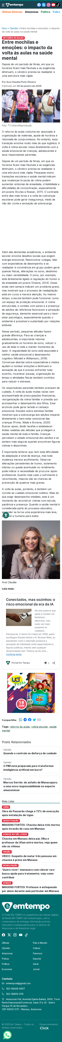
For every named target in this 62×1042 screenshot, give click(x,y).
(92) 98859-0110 (14, 994)
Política (45, 11)
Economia (7, 969)
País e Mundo (40, 942)
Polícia (57, 11)
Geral (35, 964)
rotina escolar (39, 726)
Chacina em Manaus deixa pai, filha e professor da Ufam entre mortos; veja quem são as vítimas (29, 842)
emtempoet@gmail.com (18, 983)
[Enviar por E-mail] (39, 720)
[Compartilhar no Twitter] (34, 720)
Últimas (5, 942)
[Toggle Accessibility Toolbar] (5, 515)
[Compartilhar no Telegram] (25, 720)
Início (4, 28)
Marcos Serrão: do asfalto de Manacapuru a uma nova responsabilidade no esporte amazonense (30, 786)
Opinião (14, 28)
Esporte (37, 958)
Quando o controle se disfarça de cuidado (30, 753)
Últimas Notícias (12, 11)
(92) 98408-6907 (15, 988)
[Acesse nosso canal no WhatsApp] (7, 1035)
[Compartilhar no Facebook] (29, 720)
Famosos (37, 953)
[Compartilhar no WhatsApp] (20, 720)
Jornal (36, 969)
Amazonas (31, 11)
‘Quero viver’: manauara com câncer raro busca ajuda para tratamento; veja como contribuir (28, 873)
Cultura (36, 948)
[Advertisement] (31, 20)
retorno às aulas (20, 726)
